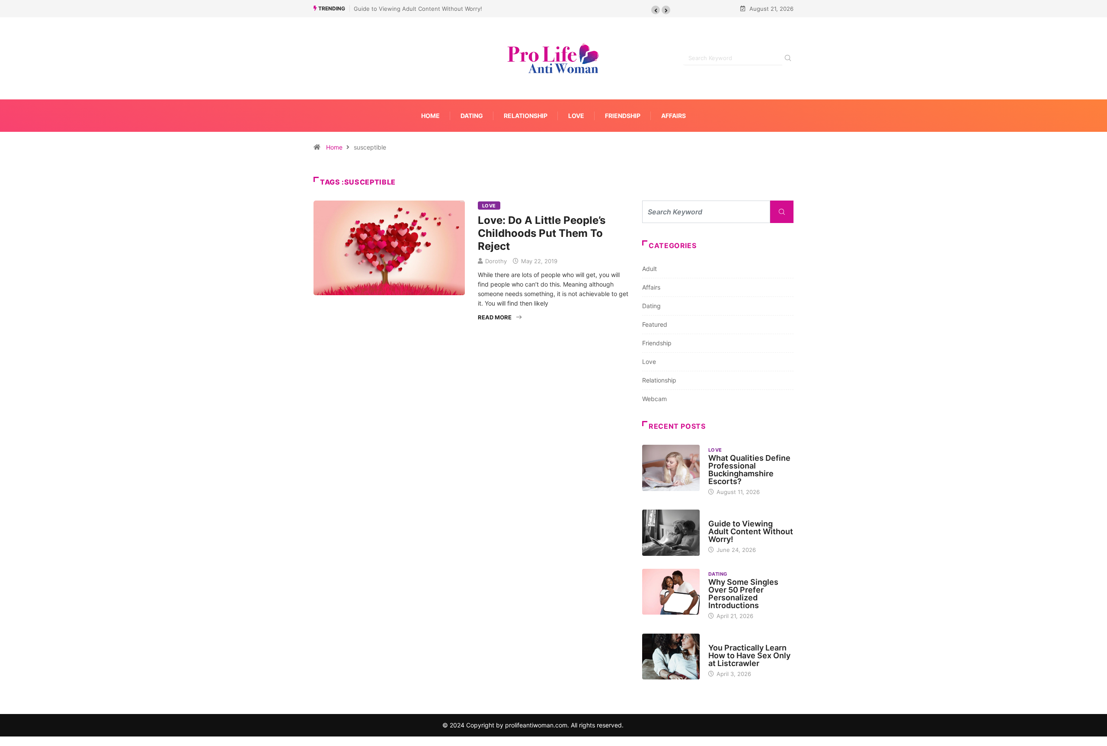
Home (430, 115)
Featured (654, 324)
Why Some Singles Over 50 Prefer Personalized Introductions (743, 593)
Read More (495, 317)
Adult (649, 268)
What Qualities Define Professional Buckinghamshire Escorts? (749, 469)
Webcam (654, 398)
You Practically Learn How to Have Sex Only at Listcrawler (749, 655)
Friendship (622, 115)
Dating (472, 115)
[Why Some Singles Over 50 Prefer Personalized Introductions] (671, 592)
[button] (655, 10)
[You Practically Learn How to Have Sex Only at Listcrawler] (671, 656)
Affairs (673, 115)
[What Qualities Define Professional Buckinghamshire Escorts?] (671, 468)
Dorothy (496, 261)
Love (576, 115)
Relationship (525, 115)
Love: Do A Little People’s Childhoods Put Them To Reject (541, 233)
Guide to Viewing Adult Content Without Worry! (418, 8)
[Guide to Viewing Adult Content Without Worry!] (671, 532)
